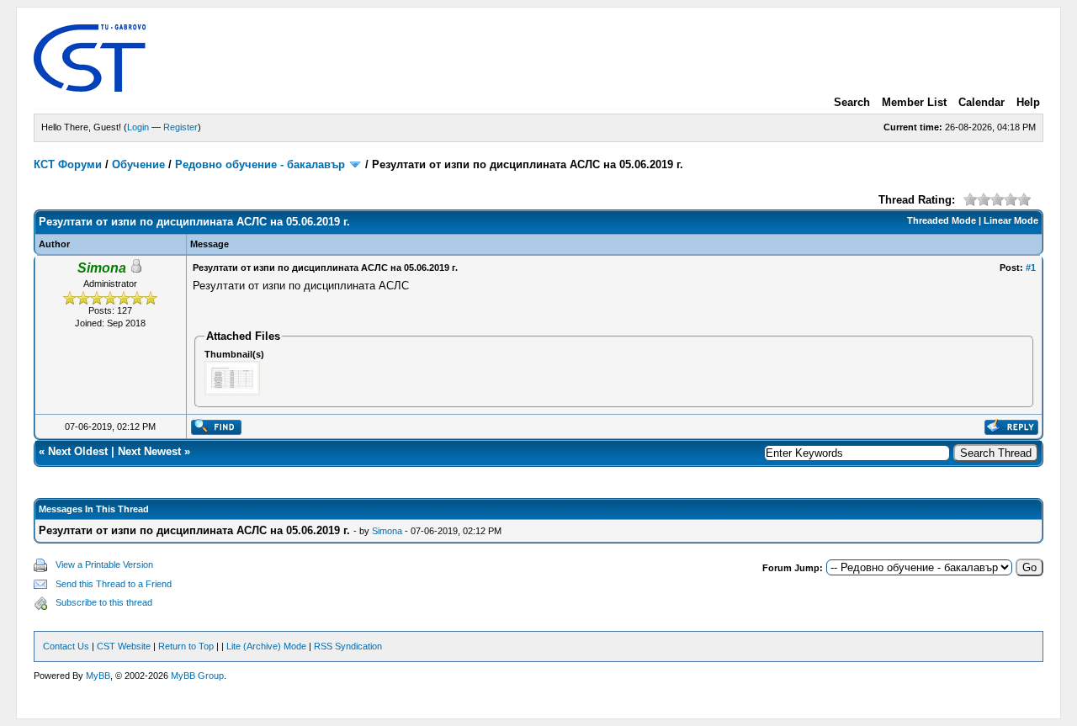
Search (852, 102)
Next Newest (149, 451)
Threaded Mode (941, 220)
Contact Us (66, 646)
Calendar (981, 102)
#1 (1031, 267)
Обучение (138, 164)
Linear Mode (1011, 220)
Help (1028, 102)
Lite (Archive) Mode (266, 646)
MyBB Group (197, 675)
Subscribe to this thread (104, 602)
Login (138, 127)
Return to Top (186, 646)
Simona (387, 531)
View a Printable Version (104, 564)
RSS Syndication (348, 646)
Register (180, 127)
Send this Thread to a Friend (114, 584)
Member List (914, 102)
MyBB (98, 675)
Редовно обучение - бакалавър (260, 164)
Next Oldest (78, 451)
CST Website (124, 646)
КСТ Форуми (68, 164)
